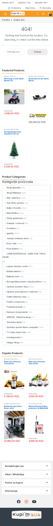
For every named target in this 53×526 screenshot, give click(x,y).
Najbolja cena (13, 276)
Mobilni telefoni (14, 271)
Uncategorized (13, 337)
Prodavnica (16, 8)
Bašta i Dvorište (14, 208)
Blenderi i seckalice (11, 360)
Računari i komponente (17, 312)
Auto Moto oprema (15, 203)
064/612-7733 (24, 3)
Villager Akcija (13, 342)
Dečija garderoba (15, 218)
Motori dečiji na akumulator (10, 77)
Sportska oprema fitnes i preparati (22, 327)
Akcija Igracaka (13, 187)
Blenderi (7, 359)
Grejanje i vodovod (15, 223)
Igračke (10, 233)
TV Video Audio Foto (16, 332)
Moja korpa (30, 8)
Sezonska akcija (14, 322)
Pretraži (37, 52)
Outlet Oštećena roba (16, 297)
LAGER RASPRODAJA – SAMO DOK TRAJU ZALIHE (23, 255)
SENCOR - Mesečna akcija (19, 317)
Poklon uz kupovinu (16, 302)
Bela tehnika (12, 213)
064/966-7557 (41, 3)
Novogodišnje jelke (11, 129)
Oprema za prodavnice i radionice (22, 292)
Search (37, 13)
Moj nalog (46, 8)
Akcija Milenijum (14, 193)
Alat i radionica (13, 198)
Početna (6, 20)
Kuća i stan (11, 243)
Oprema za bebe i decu (18, 286)
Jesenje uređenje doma (18, 238)
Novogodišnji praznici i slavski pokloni (24, 281)
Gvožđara (11, 228)
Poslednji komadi (14, 307)
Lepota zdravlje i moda (17, 266)
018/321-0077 (8, 3)
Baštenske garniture (36, 76)
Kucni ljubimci (13, 248)
